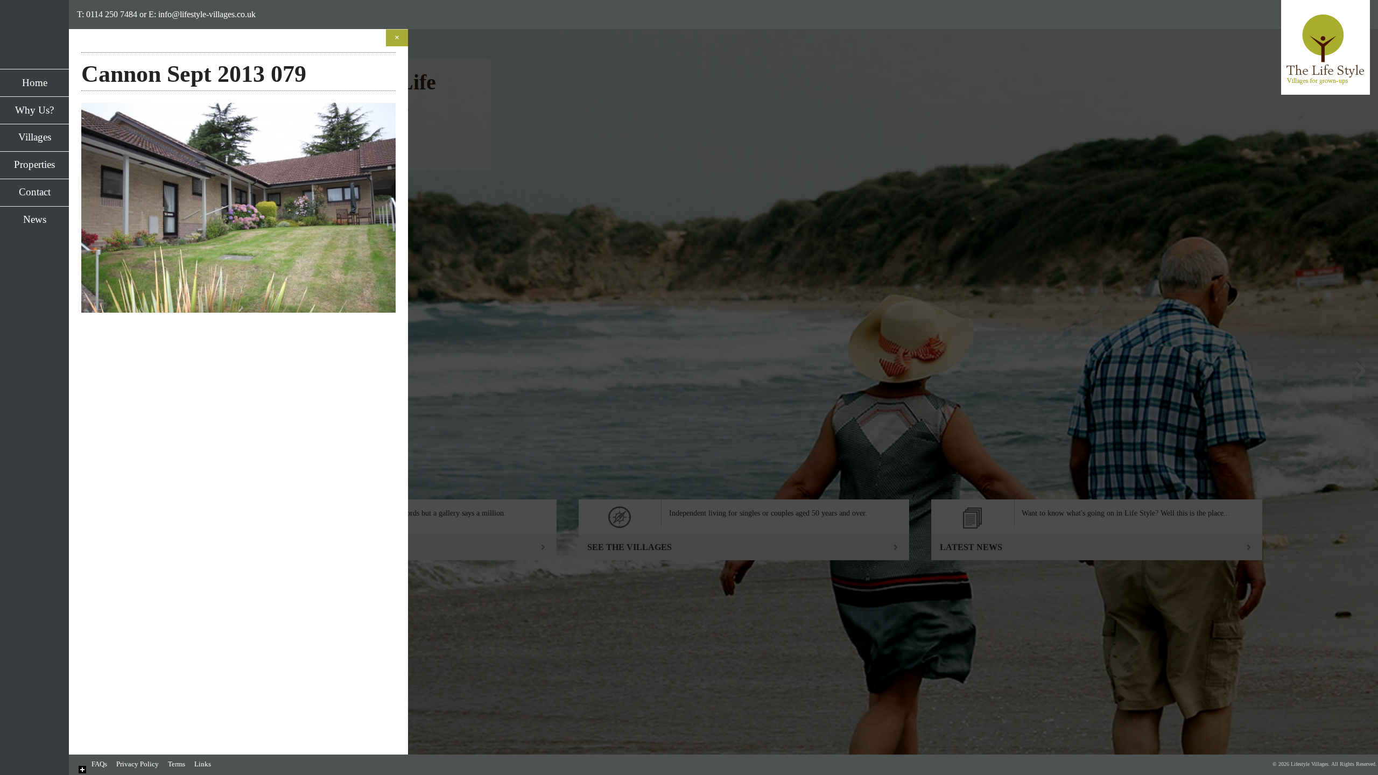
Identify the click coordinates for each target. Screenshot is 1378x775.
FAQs (99, 764)
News (34, 219)
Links (202, 764)
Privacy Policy (137, 764)
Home (34, 82)
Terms (176, 764)
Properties (34, 164)
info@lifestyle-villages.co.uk (207, 14)
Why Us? (34, 110)
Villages (34, 137)
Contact (35, 192)
